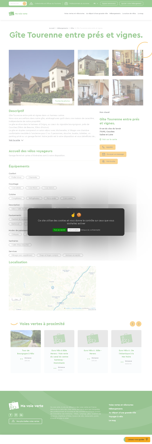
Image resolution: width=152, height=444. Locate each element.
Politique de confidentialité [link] (90, 230)
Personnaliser (74, 230)
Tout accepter (59, 230)
